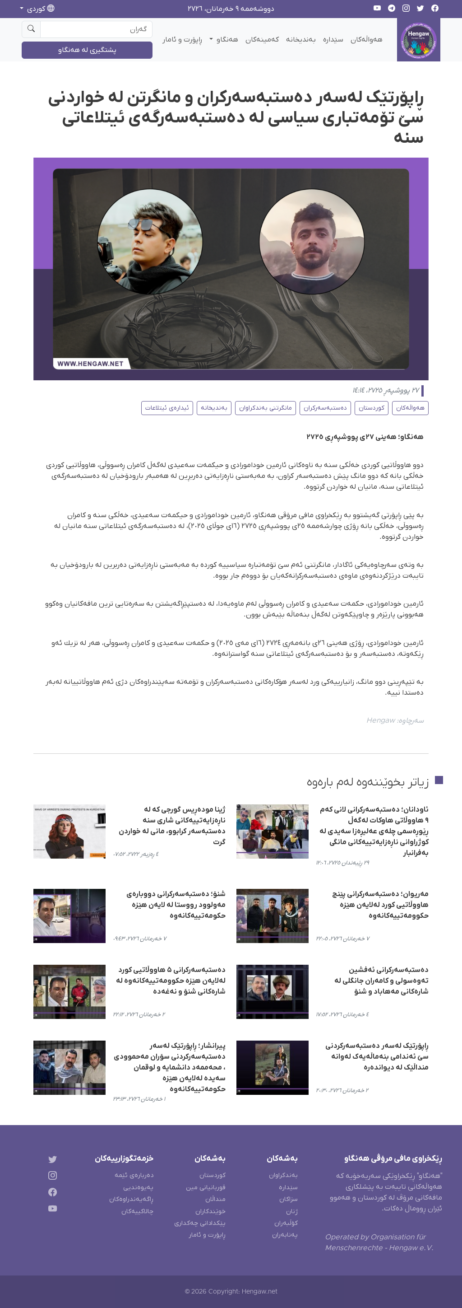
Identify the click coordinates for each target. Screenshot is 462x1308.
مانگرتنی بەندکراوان (265, 408)
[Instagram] (51, 1177)
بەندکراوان (283, 1175)
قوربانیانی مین (206, 1187)
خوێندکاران (210, 1211)
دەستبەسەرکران (325, 408)
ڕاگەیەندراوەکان (131, 1199)
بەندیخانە (301, 39)
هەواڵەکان (367, 39)
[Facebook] (51, 1194)
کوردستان (371, 408)
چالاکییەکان (137, 1211)
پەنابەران (285, 1235)
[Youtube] (51, 1210)
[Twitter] (51, 1160)
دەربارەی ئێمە (134, 1175)
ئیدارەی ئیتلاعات (167, 408)
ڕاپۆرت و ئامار (182, 39)
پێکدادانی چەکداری (200, 1223)
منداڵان (215, 1199)
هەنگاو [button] (226, 39)
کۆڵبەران (286, 1223)
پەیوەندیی (138, 1187)
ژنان (292, 1211)
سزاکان (288, 1199)
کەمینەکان (262, 39)
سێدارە (333, 39)
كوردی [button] (36, 9)
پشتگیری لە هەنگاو (87, 50)
